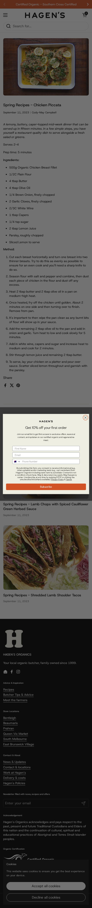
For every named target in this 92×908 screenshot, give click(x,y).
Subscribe (46, 486)
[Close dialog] (85, 417)
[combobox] (16, 461)
